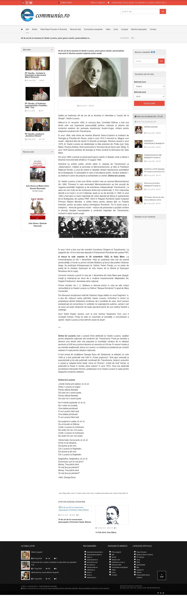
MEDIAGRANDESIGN (153, 588)
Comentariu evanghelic (93, 29)
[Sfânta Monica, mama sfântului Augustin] (27, 575)
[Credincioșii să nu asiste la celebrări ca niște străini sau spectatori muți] (27, 565)
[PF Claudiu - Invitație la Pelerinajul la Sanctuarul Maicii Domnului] (37, 63)
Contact (153, 29)
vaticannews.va (92, 567)
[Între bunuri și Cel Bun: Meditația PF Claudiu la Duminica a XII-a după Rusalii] (140, 186)
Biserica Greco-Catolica (144, 554)
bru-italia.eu (91, 565)
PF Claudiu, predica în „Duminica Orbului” (34, 135)
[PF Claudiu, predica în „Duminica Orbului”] (37, 124)
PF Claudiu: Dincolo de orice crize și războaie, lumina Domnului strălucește (154, 199)
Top (161, 576)
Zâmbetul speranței (151, 127)
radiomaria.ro (91, 577)
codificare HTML (141, 588)
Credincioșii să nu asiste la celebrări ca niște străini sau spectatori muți (134, 3)
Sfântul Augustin (87, 3)
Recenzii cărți (75, 29)
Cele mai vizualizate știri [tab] (146, 121)
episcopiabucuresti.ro (94, 554)
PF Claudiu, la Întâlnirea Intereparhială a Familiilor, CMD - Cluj (36, 105)
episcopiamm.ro (92, 559)
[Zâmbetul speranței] (140, 129)
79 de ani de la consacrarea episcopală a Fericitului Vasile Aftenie (74, 520)
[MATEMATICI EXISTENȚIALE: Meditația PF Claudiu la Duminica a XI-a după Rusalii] (140, 143)
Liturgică (124, 29)
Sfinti (138, 562)
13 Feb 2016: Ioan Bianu (105, 532)
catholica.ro (91, 570)
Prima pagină (116, 552)
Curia (116, 29)
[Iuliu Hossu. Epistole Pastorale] (37, 207)
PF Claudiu (140, 557)
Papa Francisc (141, 552)
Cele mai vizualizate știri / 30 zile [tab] (149, 116)
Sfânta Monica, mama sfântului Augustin (45, 572)
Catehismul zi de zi (118, 562)
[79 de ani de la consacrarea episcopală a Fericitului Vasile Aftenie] (75, 508)
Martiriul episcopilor (139, 29)
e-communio (124, 38)
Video (108, 29)
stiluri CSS (133, 588)
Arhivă (34, 29)
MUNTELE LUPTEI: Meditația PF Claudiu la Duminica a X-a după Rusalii (154, 171)
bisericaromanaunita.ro (95, 552)
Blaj (137, 567)
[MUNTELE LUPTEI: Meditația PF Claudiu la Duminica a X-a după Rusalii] (140, 172)
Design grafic (126, 588)
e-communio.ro (32, 586)
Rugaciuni (140, 570)
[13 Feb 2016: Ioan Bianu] (112, 515)
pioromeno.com (92, 562)
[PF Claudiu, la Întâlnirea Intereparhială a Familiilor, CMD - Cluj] (37, 93)
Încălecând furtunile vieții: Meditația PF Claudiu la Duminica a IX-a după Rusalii (154, 157)
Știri (27, 29)
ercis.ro (89, 575)
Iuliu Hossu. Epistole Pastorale (38, 224)
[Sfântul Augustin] (27, 555)
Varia (138, 559)
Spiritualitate (140, 565)
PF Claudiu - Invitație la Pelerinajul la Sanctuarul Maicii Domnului (35, 75)
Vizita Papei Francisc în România (53, 29)
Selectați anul (140, 92)
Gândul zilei (116, 559)
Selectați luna (140, 82)
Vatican (139, 572)
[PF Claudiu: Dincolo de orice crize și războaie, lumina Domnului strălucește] (140, 200)
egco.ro (89, 557)
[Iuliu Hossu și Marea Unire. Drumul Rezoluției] (37, 170)
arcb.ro (89, 572)
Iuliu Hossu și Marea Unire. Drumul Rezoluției (37, 187)
